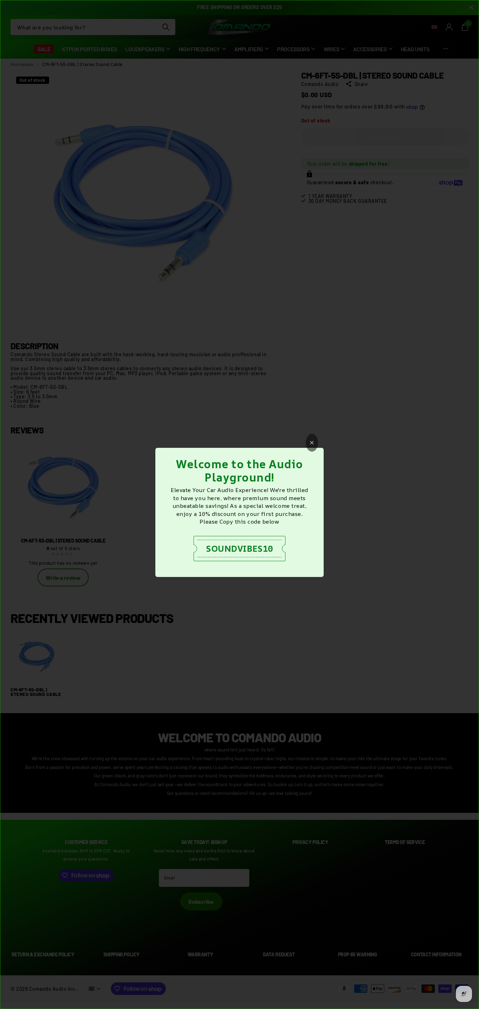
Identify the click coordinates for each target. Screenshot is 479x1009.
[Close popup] (312, 443)
